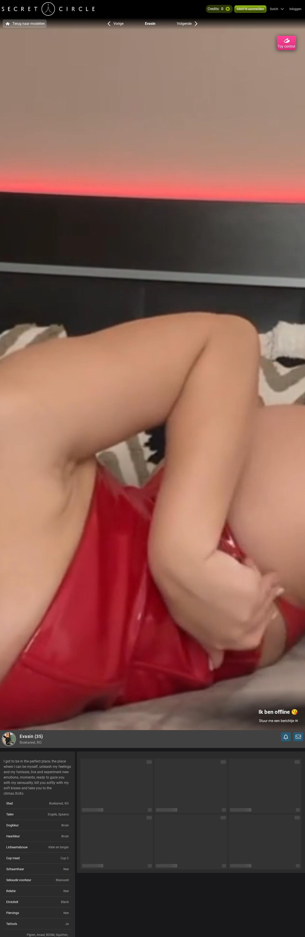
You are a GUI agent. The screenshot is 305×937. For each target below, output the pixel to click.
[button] (277, 9)
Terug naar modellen (29, 23)
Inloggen (295, 9)
